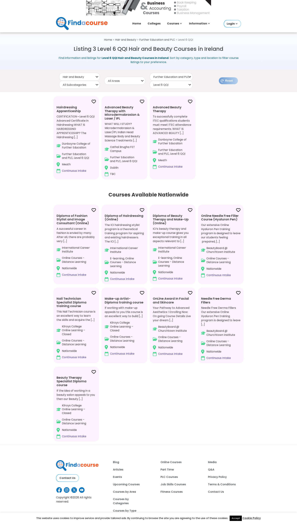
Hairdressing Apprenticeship (69, 109)
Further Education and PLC (157, 40)
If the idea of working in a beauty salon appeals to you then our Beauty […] (76, 406)
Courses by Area (124, 492)
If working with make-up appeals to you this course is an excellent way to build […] (124, 326)
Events (117, 477)
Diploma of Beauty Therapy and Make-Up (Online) (171, 219)
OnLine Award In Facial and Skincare (171, 300)
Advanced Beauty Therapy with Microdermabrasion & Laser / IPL (122, 113)
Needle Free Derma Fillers (216, 300)
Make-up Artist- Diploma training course (124, 300)
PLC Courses (169, 477)
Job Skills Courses (173, 484)
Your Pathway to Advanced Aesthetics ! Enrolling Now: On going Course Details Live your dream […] (172, 326)
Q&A (211, 470)
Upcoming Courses (126, 484)
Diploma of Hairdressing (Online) (124, 218)
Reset (229, 80)
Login (231, 24)
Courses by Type (124, 511)
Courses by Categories (121, 501)
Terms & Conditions (222, 484)
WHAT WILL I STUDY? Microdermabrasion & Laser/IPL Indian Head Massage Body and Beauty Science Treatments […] (122, 140)
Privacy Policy (217, 477)
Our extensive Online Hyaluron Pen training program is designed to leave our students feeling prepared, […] (220, 245)
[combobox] (79, 77)
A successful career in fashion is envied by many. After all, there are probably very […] (76, 245)
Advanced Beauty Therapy (167, 109)
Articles (118, 470)
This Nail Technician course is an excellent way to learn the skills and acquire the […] (76, 327)
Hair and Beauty (125, 40)
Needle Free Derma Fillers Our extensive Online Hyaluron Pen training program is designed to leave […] (220, 328)
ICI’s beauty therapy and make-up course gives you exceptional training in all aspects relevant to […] (171, 247)
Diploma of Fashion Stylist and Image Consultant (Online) (73, 219)
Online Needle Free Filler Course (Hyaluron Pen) (220, 218)
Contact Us (67, 478)
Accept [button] (236, 518)
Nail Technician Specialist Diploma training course (71, 302)
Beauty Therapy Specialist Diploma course (71, 381)
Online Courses (171, 462)
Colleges (154, 23)
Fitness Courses (172, 492)
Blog (116, 462)
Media (212, 462)
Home (136, 23)
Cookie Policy (252, 518)
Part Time (167, 470)
